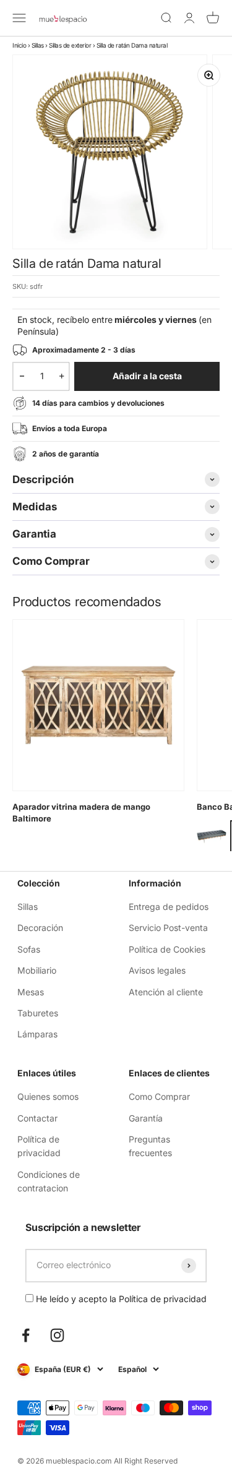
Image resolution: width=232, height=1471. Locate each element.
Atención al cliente (166, 992)
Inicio (19, 45)
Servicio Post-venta (168, 927)
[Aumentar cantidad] (61, 376)
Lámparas (37, 1034)
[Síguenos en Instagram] (57, 1335)
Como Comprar (159, 1096)
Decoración (40, 927)
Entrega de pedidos (168, 906)
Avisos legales (157, 970)
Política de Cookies (167, 949)
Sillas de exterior (70, 45)
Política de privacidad (39, 1146)
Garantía (146, 1118)
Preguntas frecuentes (150, 1146)
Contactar (37, 1118)
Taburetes (37, 1013)
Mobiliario (36, 970)
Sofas (28, 949)
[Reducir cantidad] (22, 376)
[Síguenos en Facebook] (25, 1335)
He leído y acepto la (120, 1298)
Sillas (38, 45)
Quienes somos (48, 1096)
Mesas (30, 992)
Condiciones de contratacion (48, 1181)
